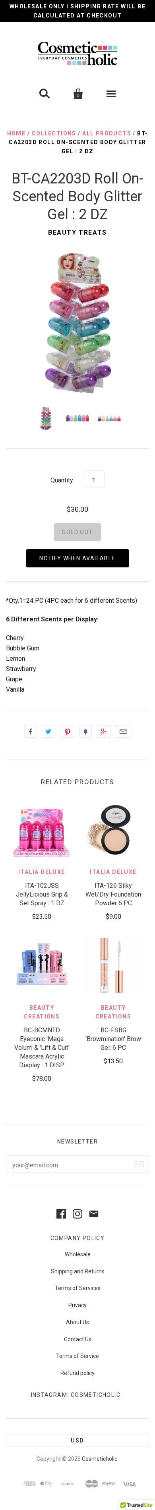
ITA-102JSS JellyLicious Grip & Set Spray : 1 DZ (42, 894)
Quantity (61, 480)
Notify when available (77, 558)
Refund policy (77, 1373)
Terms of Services (78, 1288)
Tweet (48, 731)
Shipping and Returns (78, 1271)
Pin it (67, 731)
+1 (103, 731)
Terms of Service (77, 1356)
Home (16, 133)
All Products (106, 133)
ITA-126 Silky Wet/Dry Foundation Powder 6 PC (113, 894)
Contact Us (77, 1339)
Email (123, 731)
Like (30, 731)
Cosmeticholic (99, 1459)
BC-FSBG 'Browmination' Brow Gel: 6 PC (113, 1038)
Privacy (77, 1305)
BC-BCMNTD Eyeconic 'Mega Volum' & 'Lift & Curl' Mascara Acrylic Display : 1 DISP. (42, 1047)
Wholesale (78, 1254)
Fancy (85, 731)
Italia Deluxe (41, 872)
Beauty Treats (77, 232)
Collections (53, 133)
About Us (77, 1322)
